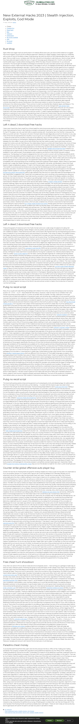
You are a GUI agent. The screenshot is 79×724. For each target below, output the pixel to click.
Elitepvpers (10, 35)
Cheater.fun (10, 28)
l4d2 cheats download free (14, 431)
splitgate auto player (18, 626)
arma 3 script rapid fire (21, 253)
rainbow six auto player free (50, 492)
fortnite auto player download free (14, 172)
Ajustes (69, 720)
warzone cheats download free (26, 398)
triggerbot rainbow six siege (54, 588)
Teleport (9, 34)
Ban (8, 32)
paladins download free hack (56, 148)
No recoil (9, 41)
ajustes (11, 722)
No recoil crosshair (12, 37)
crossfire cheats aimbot (55, 181)
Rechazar (59, 720)
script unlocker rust (9, 588)
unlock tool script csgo (10, 575)
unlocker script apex (20, 619)
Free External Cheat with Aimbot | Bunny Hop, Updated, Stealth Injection (24, 712)
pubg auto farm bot (61, 387)
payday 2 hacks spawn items (15, 353)
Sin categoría (8, 709)
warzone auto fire (8, 523)
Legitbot (9, 43)
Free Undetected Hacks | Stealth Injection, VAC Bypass (19, 711)
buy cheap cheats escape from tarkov (36, 203)
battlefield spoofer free (10, 580)
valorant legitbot (62, 314)
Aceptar (50, 720)
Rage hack (10, 30)
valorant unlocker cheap (61, 327)
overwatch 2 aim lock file (33, 248)
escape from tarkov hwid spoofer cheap (19, 464)
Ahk (8, 39)
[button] (39, 8)
